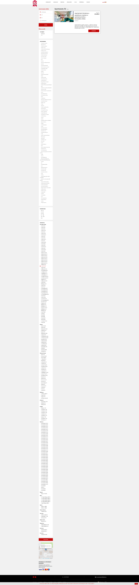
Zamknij (136, 583)
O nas (75, 2)
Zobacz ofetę (43, 546)
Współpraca (81, 2)
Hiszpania (62, 2)
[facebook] (34, 577)
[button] (42, 31)
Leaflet (43, 558)
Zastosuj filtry (45, 539)
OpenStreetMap (47, 558)
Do (42, 17)
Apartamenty (48, 2)
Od (42, 14)
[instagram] (35, 577)
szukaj (45, 24)
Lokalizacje (55, 2)
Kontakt (88, 2)
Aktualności (69, 2)
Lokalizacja (43, 12)
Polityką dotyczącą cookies (63, 583)
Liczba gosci (43, 20)
